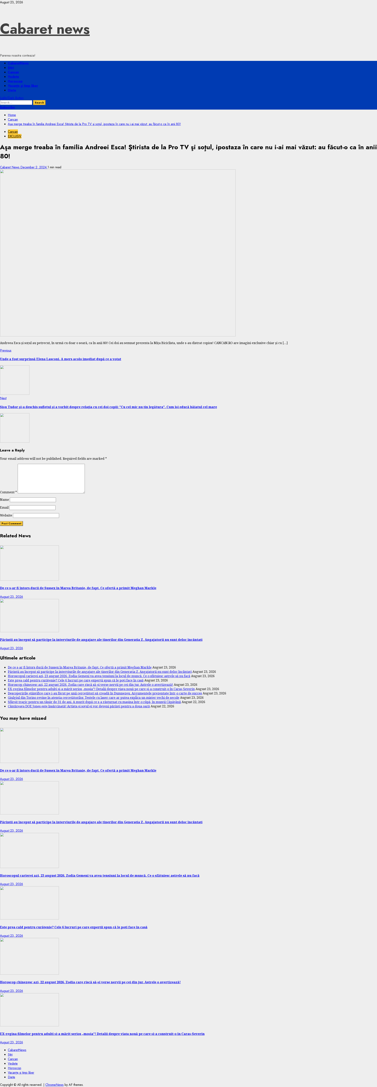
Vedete (13, 76)
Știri (11, 67)
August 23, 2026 (11, 596)
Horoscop (15, 81)
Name (4, 499)
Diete (12, 90)
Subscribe (7, 107)
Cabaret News (10, 167)
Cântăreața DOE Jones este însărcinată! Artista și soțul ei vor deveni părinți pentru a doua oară (79, 706)
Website (6, 515)
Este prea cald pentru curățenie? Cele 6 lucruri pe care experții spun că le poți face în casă (76, 680)
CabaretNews (18, 63)
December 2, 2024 (34, 167)
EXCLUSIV (14, 136)
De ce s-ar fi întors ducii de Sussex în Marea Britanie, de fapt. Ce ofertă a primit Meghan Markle (78, 588)
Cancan (13, 72)
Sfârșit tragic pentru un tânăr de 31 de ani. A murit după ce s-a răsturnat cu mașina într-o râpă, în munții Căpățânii (94, 702)
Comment (8, 492)
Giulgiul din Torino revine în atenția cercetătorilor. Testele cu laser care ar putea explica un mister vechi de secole (93, 697)
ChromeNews (54, 1084)
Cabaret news (45, 29)
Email (4, 507)
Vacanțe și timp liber (23, 85)
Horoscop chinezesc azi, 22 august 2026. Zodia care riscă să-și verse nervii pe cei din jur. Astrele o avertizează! (90, 684)
